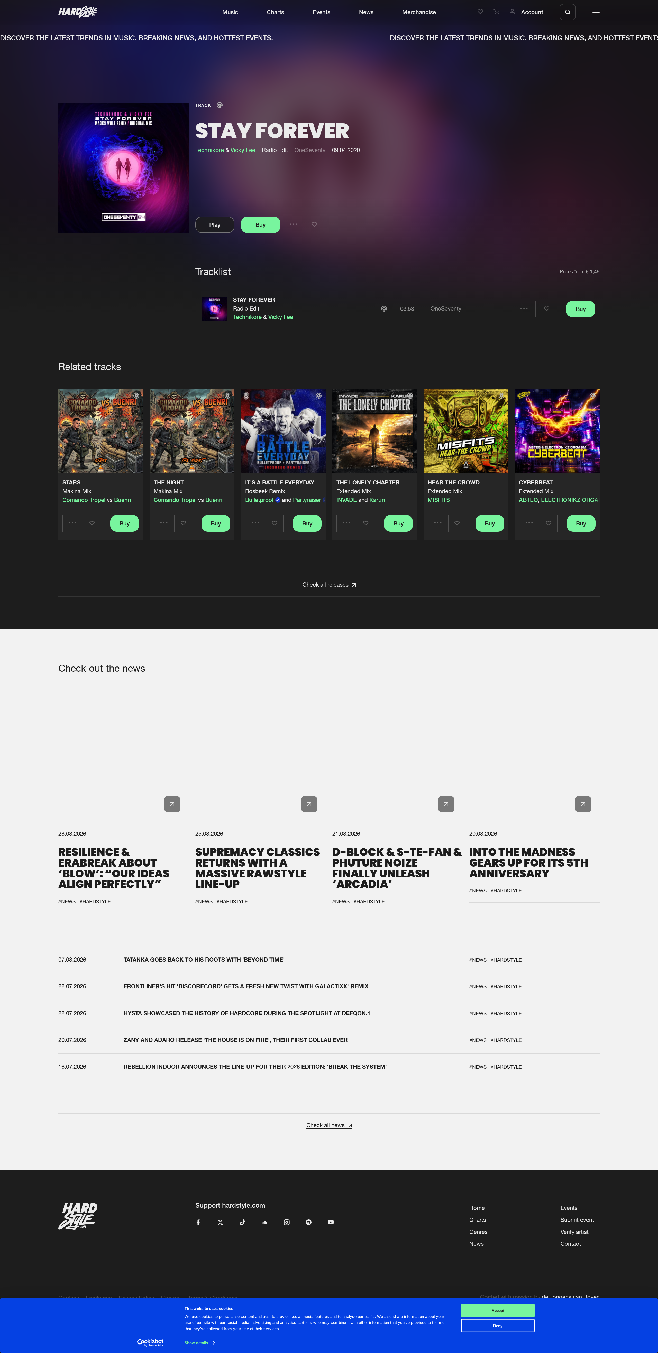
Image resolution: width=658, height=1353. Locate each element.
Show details (196, 1343)
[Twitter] (220, 1222)
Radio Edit (246, 308)
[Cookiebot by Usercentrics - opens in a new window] (150, 1343)
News (366, 11)
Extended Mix (353, 491)
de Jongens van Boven (571, 1297)
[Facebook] (198, 1222)
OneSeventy (310, 150)
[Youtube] (331, 1222)
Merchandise (419, 11)
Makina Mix (76, 491)
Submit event (577, 1219)
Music (230, 11)
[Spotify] (309, 1222)
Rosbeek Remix (265, 491)
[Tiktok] (242, 1222)
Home (477, 1208)
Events (321, 11)
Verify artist (575, 1231)
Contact (571, 1243)
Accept (498, 1310)
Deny (497, 1325)
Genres (478, 1231)
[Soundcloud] (264, 1222)
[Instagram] (286, 1222)
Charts (275, 11)
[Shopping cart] (497, 11)
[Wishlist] (481, 11)
